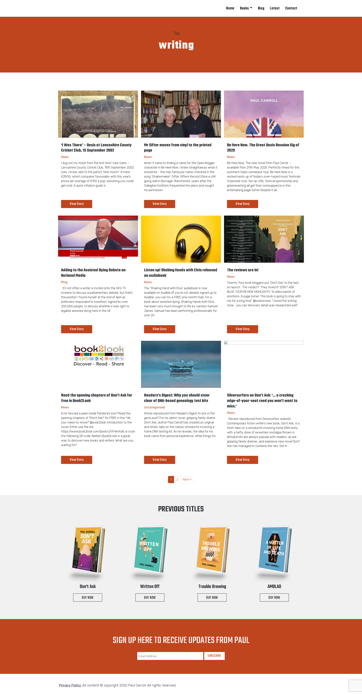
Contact (291, 8)
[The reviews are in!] (264, 239)
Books (244, 8)
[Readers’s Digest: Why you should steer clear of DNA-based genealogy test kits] (181, 364)
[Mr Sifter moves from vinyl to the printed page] (181, 114)
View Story (77, 204)
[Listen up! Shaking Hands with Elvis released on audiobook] (181, 239)
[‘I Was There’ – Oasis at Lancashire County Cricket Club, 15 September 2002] (98, 114)
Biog (261, 8)
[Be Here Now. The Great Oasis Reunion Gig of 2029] (264, 114)
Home (230, 8)
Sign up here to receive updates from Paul (181, 640)
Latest (275, 8)
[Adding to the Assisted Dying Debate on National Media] (98, 239)
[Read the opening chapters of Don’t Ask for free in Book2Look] (98, 364)
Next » (187, 479)
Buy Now (88, 598)
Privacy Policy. (70, 685)
